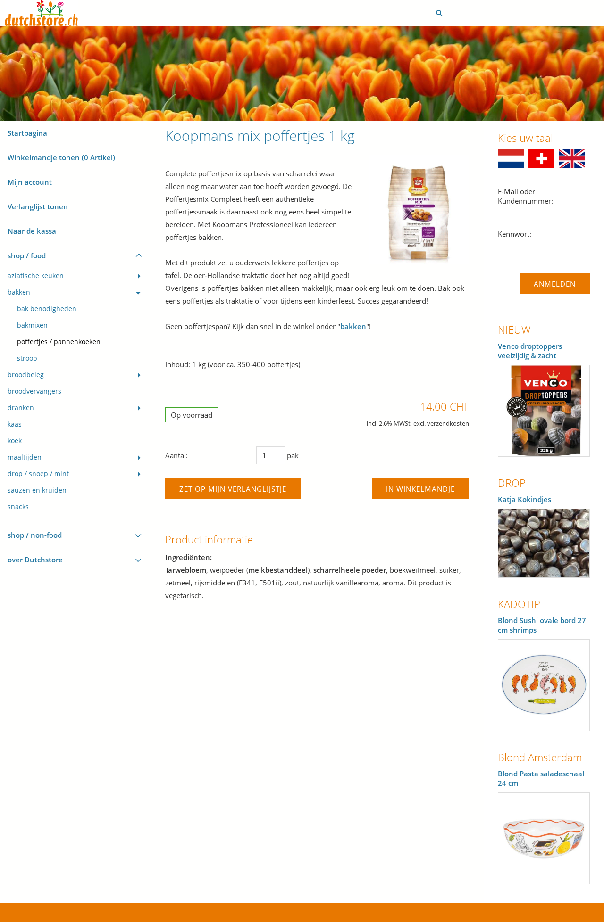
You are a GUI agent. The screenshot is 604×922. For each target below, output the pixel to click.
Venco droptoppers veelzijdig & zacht (530, 350)
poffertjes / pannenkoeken (59, 342)
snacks (18, 506)
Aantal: (176, 455)
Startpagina (27, 133)
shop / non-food (35, 535)
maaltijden (25, 457)
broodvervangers (34, 391)
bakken (19, 292)
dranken (21, 407)
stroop (27, 358)
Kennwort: (514, 234)
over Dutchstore (35, 559)
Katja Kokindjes (524, 499)
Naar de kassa (32, 231)
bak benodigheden (46, 309)
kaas (15, 424)
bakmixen (32, 325)
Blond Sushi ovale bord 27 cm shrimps (542, 625)
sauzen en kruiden (37, 490)
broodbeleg (26, 374)
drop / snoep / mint (38, 473)
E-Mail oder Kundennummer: (525, 196)
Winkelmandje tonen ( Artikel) (61, 157)
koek (15, 440)
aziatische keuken (36, 276)
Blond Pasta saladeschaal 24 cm (541, 778)
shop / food (27, 255)
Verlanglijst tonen (38, 206)
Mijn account (30, 182)
